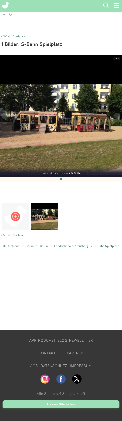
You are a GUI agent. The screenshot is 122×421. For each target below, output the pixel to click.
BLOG (62, 340)
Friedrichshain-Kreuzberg (71, 246)
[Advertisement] (61, 288)
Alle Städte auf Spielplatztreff (61, 393)
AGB (34, 365)
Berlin (30, 246)
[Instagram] (45, 382)
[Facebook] (61, 382)
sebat (63, 173)
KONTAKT (47, 353)
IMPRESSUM (81, 365)
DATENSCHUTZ (54, 365)
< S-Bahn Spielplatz (13, 36)
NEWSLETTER (81, 340)
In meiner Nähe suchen (61, 404)
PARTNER (75, 353)
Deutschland (11, 246)
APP (33, 340)
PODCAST (47, 340)
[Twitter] (77, 382)
